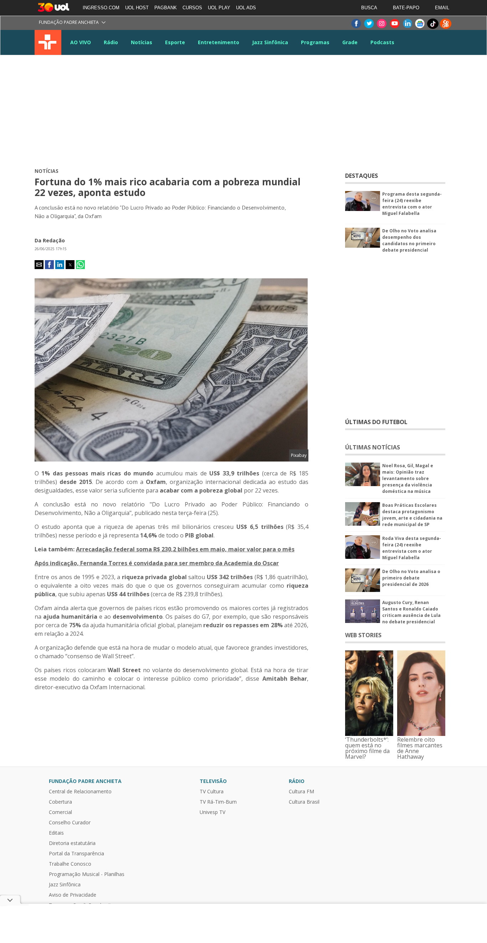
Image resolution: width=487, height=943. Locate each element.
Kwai (445, 24)
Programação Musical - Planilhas (86, 874)
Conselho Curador (70, 822)
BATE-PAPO (406, 7)
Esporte (175, 42)
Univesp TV (212, 812)
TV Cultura (48, 42)
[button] (39, 264)
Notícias (141, 42)
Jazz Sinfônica (270, 42)
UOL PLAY (219, 7)
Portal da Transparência (76, 853)
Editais (56, 832)
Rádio (111, 42)
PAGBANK (165, 7)
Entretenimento (218, 42)
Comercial (60, 812)
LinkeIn (407, 24)
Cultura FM (301, 791)
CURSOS (192, 7)
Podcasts (382, 42)
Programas (315, 42)
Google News (420, 24)
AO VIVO (80, 42)
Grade (350, 42)
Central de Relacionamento (80, 791)
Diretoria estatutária (72, 843)
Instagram (381, 24)
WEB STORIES (363, 635)
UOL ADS (246, 7)
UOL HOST (137, 7)
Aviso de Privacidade (72, 894)
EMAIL (442, 7)
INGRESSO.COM (101, 7)
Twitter (368, 24)
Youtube (394, 24)
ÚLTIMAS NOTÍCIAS (372, 447)
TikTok (433, 24)
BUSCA (369, 7)
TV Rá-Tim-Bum (218, 801)
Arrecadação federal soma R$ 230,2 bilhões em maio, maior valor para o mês (185, 549)
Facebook (356, 24)
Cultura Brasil (304, 801)
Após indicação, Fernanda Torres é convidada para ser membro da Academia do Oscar (157, 563)
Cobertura (60, 801)
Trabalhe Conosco (70, 863)
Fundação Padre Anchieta (69, 22)
